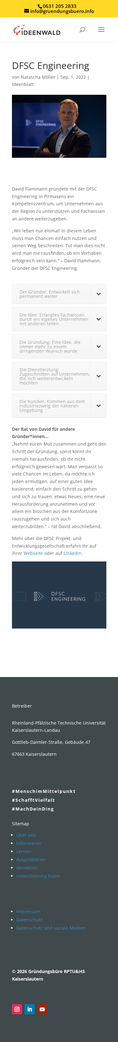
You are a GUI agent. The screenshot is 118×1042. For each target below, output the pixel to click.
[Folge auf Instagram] (17, 1009)
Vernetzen (27, 868)
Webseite (33, 553)
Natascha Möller (38, 77)
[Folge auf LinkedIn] (30, 1009)
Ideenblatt (23, 84)
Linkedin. (73, 553)
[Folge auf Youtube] (42, 1009)
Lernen (23, 851)
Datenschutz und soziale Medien (51, 928)
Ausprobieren (30, 860)
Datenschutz (29, 920)
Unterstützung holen (38, 876)
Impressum (28, 911)
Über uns (26, 835)
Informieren (29, 843)
